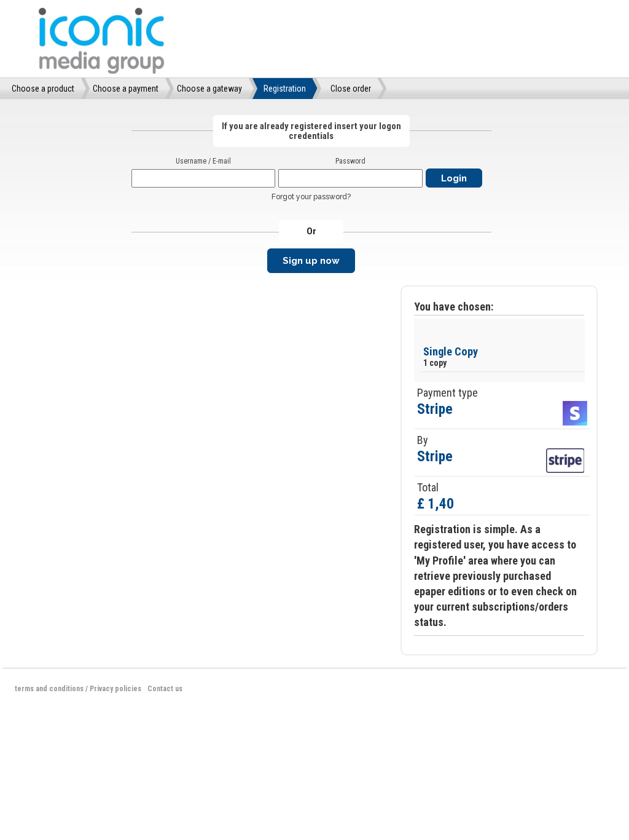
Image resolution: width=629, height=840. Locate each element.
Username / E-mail (203, 161)
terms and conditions (49, 688)
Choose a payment (125, 88)
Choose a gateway (209, 88)
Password (350, 161)
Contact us (164, 688)
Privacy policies (115, 688)
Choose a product (43, 88)
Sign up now (311, 260)
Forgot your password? (311, 196)
